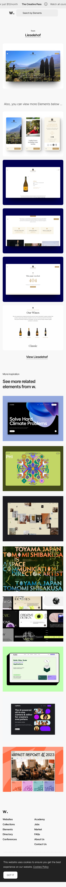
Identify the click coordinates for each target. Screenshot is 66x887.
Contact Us (40, 844)
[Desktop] (33, 569)
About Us (39, 839)
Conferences (10, 839)
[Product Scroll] (33, 327)
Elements (8, 829)
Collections (9, 824)
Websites (8, 819)
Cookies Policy (41, 867)
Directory (8, 834)
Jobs (36, 824)
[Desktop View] (33, 418)
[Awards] (33, 231)
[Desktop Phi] (33, 468)
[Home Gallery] (33, 518)
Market (38, 829)
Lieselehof (33, 35)
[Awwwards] (11, 13)
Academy (39, 819)
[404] (33, 279)
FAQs (37, 834)
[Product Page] (33, 182)
